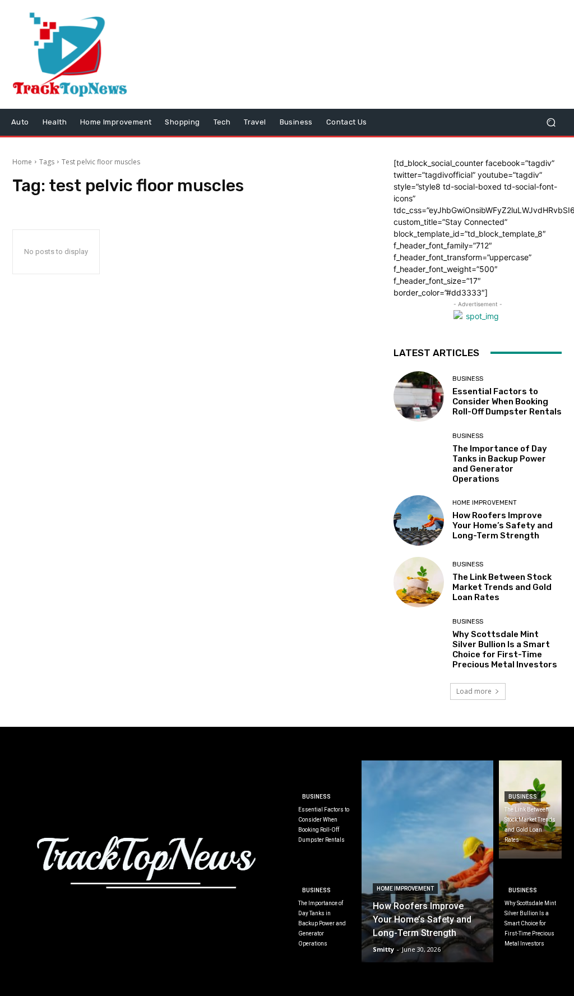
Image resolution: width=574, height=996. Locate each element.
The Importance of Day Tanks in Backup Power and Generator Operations (499, 464)
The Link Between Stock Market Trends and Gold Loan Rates (502, 587)
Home (22, 162)
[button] (551, 122)
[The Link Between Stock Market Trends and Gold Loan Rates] (419, 582)
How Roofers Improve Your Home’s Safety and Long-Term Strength (502, 525)
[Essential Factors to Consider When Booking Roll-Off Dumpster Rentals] (419, 396)
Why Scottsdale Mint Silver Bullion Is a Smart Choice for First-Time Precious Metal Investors (504, 649)
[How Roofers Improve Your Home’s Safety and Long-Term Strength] (419, 520)
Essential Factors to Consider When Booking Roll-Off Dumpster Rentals (507, 401)
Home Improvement (484, 503)
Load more (474, 691)
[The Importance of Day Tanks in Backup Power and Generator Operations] (419, 458)
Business (467, 379)
